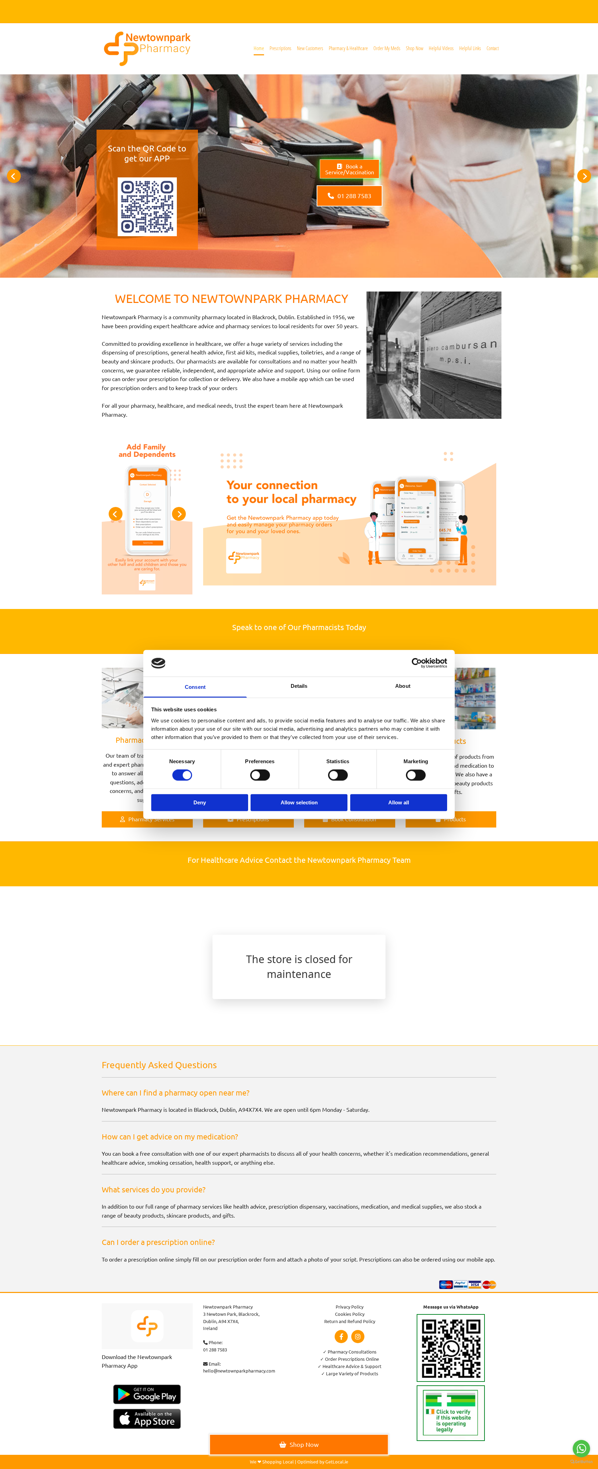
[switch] (260, 775)
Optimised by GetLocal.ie (322, 1462)
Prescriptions (280, 48)
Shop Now (414, 48)
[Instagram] (358, 1336)
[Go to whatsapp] (581, 1448)
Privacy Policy (349, 1307)
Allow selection (299, 802)
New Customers (310, 48)
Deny (199, 802)
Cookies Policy (349, 1314)
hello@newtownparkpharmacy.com (239, 1371)
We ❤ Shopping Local (272, 1462)
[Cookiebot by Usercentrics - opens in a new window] (417, 663)
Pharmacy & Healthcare (348, 48)
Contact (493, 48)
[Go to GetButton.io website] (581, 1462)
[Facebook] (341, 1336)
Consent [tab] (195, 687)
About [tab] (402, 686)
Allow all (398, 802)
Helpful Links (470, 48)
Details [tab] (299, 686)
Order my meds (386, 48)
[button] (349, 168)
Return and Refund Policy (349, 1321)
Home (259, 48)
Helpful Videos (441, 48)
